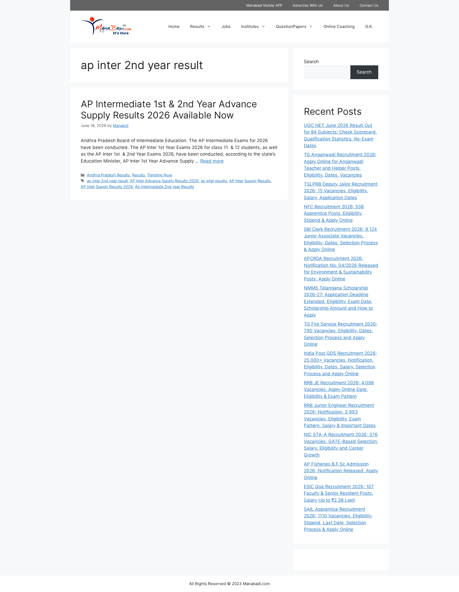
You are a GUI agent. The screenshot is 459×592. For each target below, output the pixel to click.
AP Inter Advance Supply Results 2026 (164, 180)
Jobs (226, 26)
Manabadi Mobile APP (264, 5)
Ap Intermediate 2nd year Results (164, 186)
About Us (341, 5)
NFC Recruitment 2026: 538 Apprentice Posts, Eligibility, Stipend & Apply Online (334, 213)
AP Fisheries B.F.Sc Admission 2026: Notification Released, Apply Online (341, 470)
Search (311, 61)
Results (197, 26)
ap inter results (214, 180)
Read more (212, 161)
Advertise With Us (308, 5)
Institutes (250, 26)
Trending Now (159, 175)
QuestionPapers (291, 26)
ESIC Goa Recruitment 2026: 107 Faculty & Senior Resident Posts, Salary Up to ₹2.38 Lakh (339, 493)
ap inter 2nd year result (107, 180)
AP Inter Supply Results (250, 180)
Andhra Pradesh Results (108, 175)
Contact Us (369, 5)
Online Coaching (339, 26)
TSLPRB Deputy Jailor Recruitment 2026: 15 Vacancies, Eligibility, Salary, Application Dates (340, 190)
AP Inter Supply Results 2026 (107, 186)
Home (174, 26)
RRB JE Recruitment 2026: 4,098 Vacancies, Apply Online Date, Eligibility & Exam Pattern (339, 389)
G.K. (369, 26)
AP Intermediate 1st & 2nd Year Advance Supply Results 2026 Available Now (169, 109)
